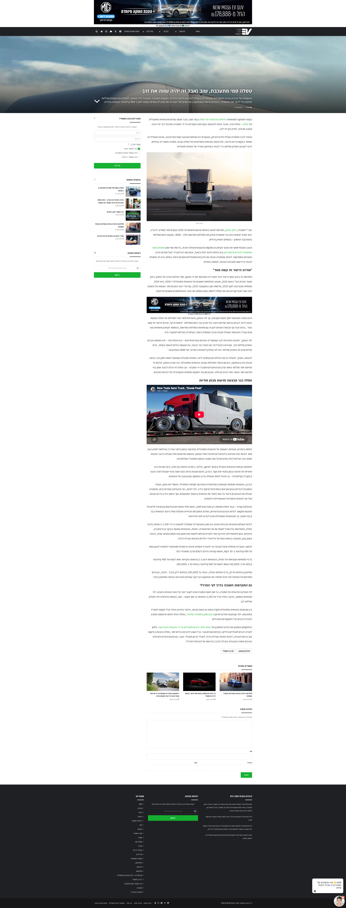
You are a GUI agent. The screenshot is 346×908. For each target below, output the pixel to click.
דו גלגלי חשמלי (137, 821)
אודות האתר (138, 903)
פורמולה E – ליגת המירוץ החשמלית (129, 875)
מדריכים (150, 31)
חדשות (182, 31)
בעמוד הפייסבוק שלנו (236, 829)
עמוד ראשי (246, 41)
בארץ (140, 812)
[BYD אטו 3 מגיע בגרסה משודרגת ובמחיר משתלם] (236, 682)
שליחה (117, 165)
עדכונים (139, 867)
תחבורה (139, 888)
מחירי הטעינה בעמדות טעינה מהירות (110, 236)
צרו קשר (129, 903)
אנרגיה (139, 808)
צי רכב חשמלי (137, 879)
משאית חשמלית (136, 858)
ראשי (198, 31)
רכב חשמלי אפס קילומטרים (126, 153)
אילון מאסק (231, 230)
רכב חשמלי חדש (131, 149)
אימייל (249, 763)
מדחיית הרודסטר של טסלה (213, 119)
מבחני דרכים (137, 850)
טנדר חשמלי (137, 833)
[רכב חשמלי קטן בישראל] (133, 216)
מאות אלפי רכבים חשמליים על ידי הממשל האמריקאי (185, 627)
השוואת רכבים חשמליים (117, 903)
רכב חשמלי (227, 651)
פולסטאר (139, 871)
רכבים (166, 31)
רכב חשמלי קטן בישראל (115, 212)
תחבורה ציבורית (136, 892)
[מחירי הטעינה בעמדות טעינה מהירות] (133, 240)
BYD (140, 804)
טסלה (239, 41)
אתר (195, 763)
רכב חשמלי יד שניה (130, 157)
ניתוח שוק (138, 862)
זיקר (140, 825)
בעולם (140, 816)
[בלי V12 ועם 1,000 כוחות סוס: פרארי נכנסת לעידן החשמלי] (199, 682)
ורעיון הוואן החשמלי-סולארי (200, 614)
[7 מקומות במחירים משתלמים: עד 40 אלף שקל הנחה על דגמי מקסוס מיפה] (163, 682)
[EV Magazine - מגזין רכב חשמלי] (243, 32)
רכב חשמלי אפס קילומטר (133, 883)
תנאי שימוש (147, 903)
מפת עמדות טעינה (131, 31)
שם (251, 751)
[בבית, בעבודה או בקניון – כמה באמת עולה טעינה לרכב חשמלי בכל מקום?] (133, 204)
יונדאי (140, 846)
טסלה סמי (231, 41)
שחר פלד (249, 107)
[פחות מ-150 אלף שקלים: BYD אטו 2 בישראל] (133, 191)
